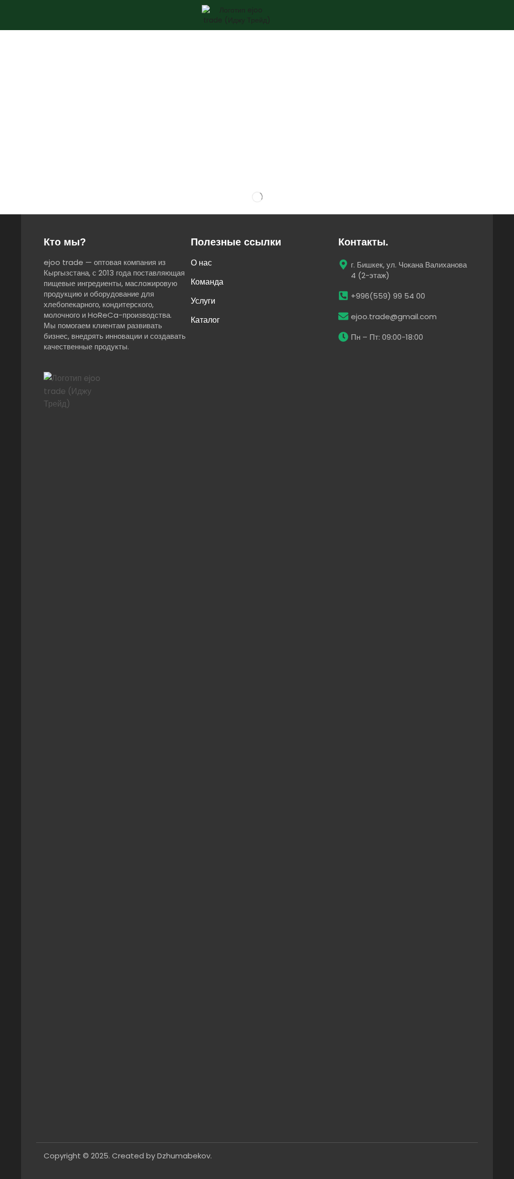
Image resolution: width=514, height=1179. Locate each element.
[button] (493, 15)
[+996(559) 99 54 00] (343, 296)
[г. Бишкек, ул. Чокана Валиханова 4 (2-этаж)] (343, 264)
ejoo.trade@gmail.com (394, 316)
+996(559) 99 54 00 (388, 296)
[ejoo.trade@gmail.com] (343, 316)
